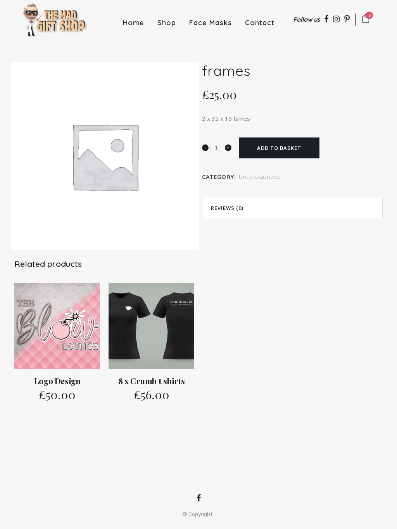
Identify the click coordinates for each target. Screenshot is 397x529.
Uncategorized (260, 176)
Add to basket (279, 147)
